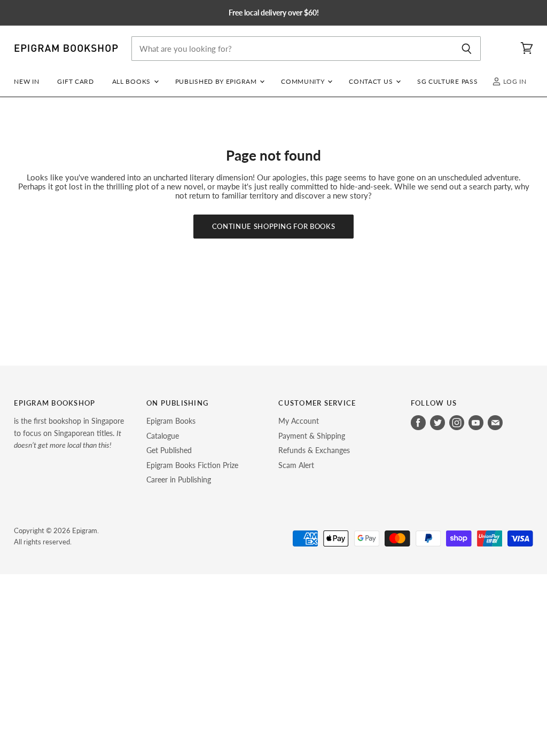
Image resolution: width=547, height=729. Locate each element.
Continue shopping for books (273, 226)
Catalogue (162, 435)
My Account (298, 420)
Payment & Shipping (311, 435)
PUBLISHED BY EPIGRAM (217, 81)
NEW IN (26, 81)
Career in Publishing (178, 479)
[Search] (466, 48)
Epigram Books (171, 420)
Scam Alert (296, 465)
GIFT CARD (75, 81)
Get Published (169, 450)
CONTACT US (372, 81)
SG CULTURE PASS (447, 81)
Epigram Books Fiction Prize (192, 465)
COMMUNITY (303, 81)
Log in (514, 81)
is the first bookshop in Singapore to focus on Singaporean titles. (69, 432)
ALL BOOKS (132, 81)
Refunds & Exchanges (314, 450)
